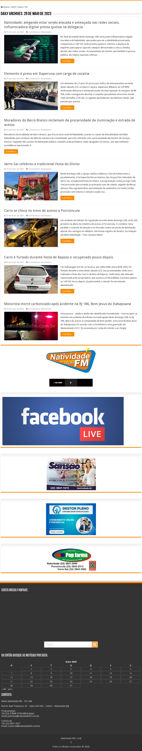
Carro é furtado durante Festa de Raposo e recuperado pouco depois (58, 257)
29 (31, 685)
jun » (10, 689)
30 (51, 685)
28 (11, 685)
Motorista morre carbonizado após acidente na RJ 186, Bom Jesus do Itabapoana (67, 304)
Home (6, 7)
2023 (13, 7)
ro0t (79, 738)
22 (31, 681)
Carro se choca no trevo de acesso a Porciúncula (42, 210)
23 (51, 681)
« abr (4, 689)
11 (91, 673)
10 (71, 673)
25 (91, 681)
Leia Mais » (67, 61)
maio (20, 7)
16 (51, 677)
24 (71, 681)
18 (91, 677)
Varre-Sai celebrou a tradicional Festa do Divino (42, 164)
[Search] (95, 645)
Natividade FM (68, 738)
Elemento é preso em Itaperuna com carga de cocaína (46, 74)
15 (31, 677)
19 (110, 677)
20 (130, 677)
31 (71, 685)
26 (110, 681)
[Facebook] (71, 742)
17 (71, 677)
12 (110, 673)
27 (130, 681)
